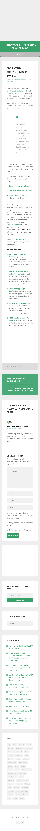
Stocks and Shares (22, 791)
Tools (15, 798)
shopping (25, 788)
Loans (23, 766)
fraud (26, 755)
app (9, 745)
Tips (9, 798)
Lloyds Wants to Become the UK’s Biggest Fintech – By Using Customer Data (21, 677)
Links (16, 766)
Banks (29, 745)
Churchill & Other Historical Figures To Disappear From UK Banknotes (20, 667)
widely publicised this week (17, 91)
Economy (10, 755)
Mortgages (22, 773)
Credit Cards (18, 752)
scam (9, 788)
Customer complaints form (19, 186)
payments (11, 780)
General (10, 759)
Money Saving (12, 773)
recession (19, 784)
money (17, 770)
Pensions (19, 780)
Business (10, 748)
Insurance (26, 759)
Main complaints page (17, 195)
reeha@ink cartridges (17, 426)
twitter (22, 798)
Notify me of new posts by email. (21, 530)
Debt (26, 752)
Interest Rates (12, 762)
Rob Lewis (27, 80)
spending (10, 791)
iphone (10, 766)
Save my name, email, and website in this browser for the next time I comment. (20, 515)
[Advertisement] (20, 21)
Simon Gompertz (20, 239)
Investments (23, 762)
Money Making (26, 770)
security (16, 788)
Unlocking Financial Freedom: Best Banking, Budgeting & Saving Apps (20, 720)
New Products (12, 777)
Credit (10, 752)
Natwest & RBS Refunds (18, 303)
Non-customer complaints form (20, 191)
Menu (20, 55)
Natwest (21, 366)
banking (14, 366)
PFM (26, 780)
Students (10, 795)
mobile (10, 770)
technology (24, 795)
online (21, 777)
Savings (27, 784)
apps (14, 745)
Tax (17, 795)
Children (19, 748)
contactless (28, 748)
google (18, 759)
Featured (19, 755)
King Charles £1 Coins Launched (21, 706)
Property (10, 784)
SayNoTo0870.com (13, 225)
